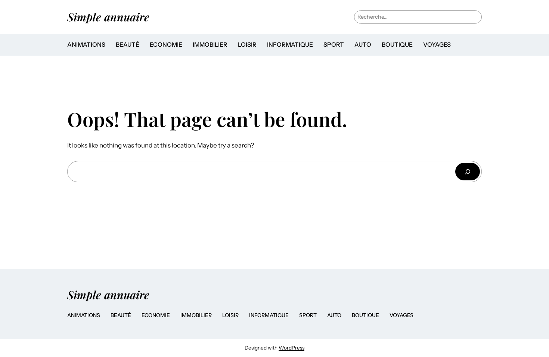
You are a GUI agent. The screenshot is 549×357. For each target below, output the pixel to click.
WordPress (291, 348)
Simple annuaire (108, 16)
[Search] (467, 171)
